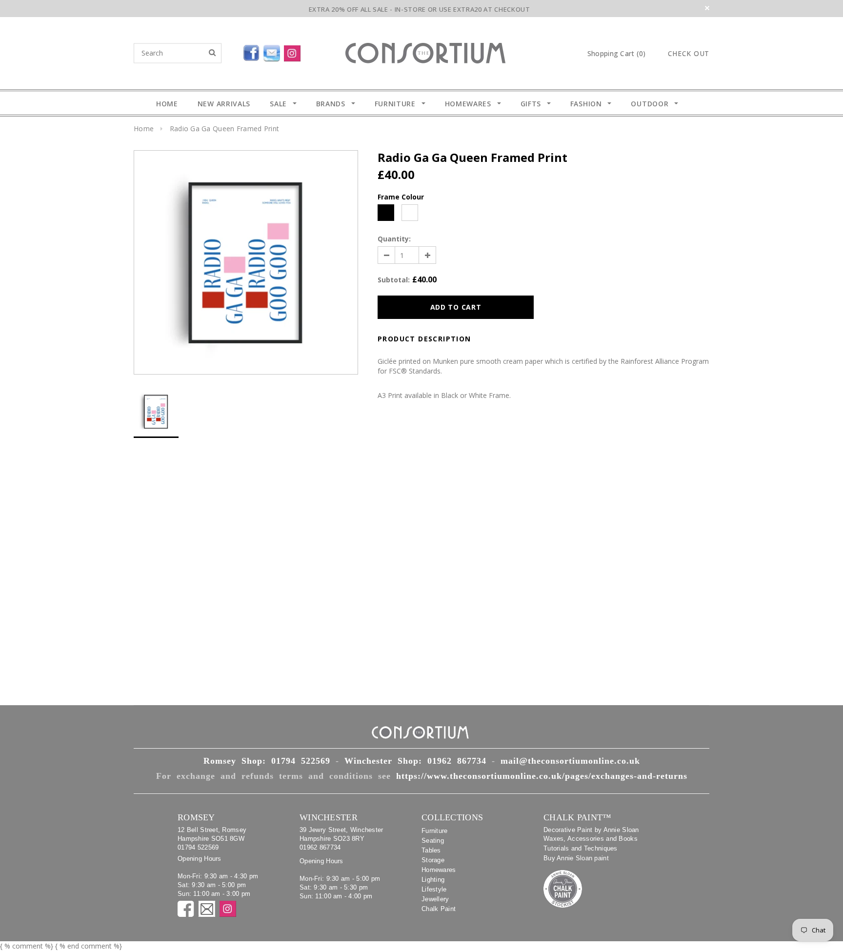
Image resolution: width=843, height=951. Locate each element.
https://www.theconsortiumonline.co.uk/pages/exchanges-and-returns (541, 776)
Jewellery (435, 899)
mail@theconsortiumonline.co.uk (570, 761)
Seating (433, 840)
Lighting (433, 879)
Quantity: (394, 238)
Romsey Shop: (266, 761)
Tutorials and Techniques (580, 848)
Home (144, 128)
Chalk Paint (439, 908)
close (707, 8)
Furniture (435, 830)
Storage (433, 860)
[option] (246, 262)
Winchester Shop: (415, 761)
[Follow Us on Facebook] (228, 51)
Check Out (688, 53)
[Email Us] (273, 51)
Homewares (439, 869)
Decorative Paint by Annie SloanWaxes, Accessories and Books (591, 834)
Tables (431, 850)
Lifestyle (434, 889)
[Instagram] (294, 51)
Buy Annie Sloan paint (576, 858)
